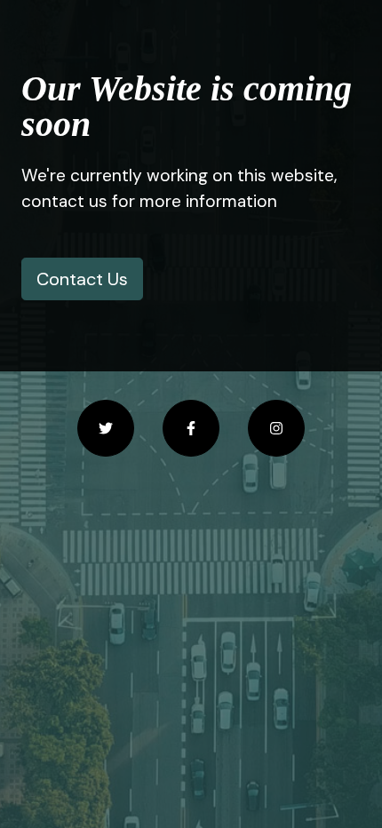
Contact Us (82, 279)
